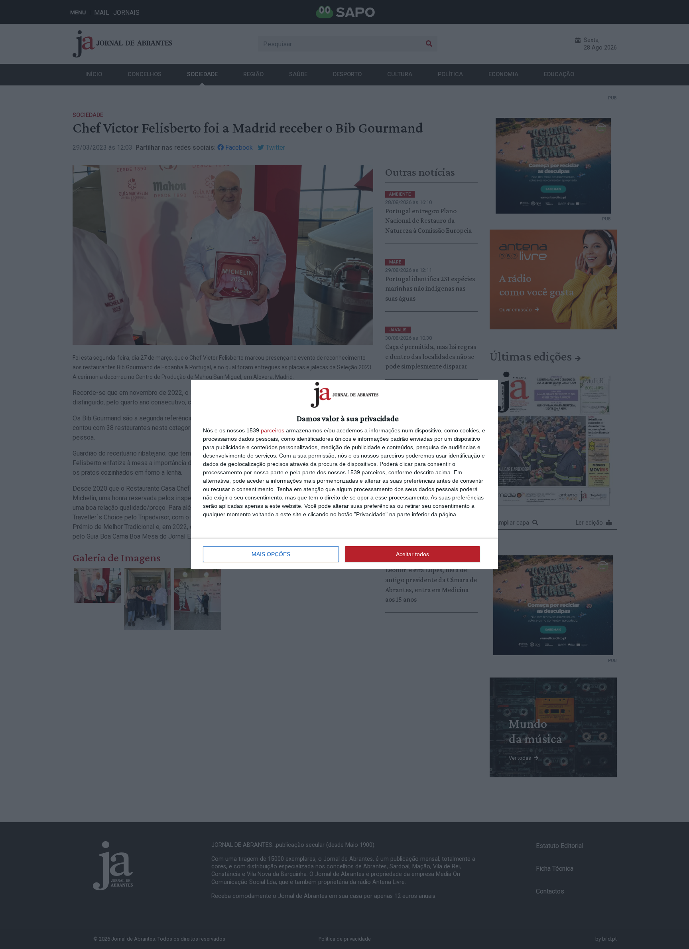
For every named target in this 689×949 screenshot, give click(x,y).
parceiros (272, 430)
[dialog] (344, 474)
